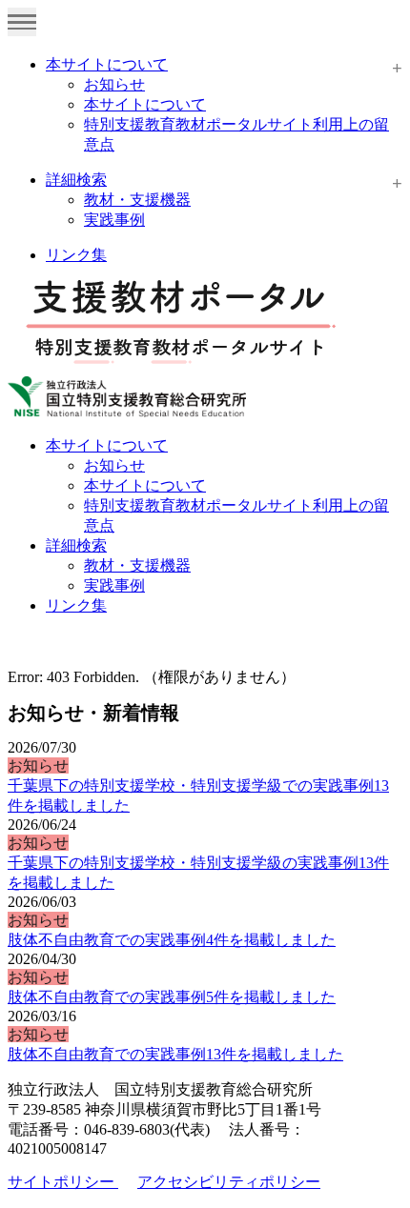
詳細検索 (76, 179)
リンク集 (76, 255)
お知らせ (114, 84)
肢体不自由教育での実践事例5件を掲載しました (172, 997)
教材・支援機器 (137, 199)
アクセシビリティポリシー (228, 1182)
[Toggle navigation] (22, 22)
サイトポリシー (63, 1182)
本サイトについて (107, 64)
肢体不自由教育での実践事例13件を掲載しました (175, 1054)
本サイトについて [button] (107, 445)
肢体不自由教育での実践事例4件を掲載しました (172, 940)
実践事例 (114, 219)
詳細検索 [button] (76, 545)
